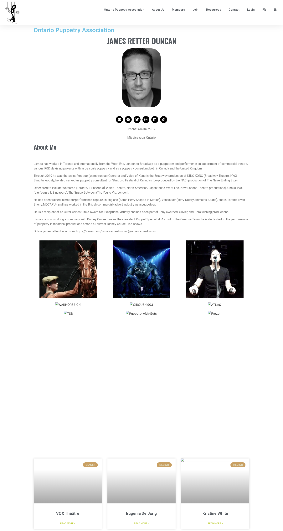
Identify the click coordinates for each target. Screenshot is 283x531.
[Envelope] (119, 119)
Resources (213, 9)
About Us (158, 9)
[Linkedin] (154, 119)
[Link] (163, 119)
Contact (234, 9)
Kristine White (215, 513)
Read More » (67, 523)
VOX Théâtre (67, 513)
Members (178, 9)
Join (195, 9)
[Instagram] (145, 119)
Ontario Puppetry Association (124, 9)
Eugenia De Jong (141, 513)
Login (251, 9)
